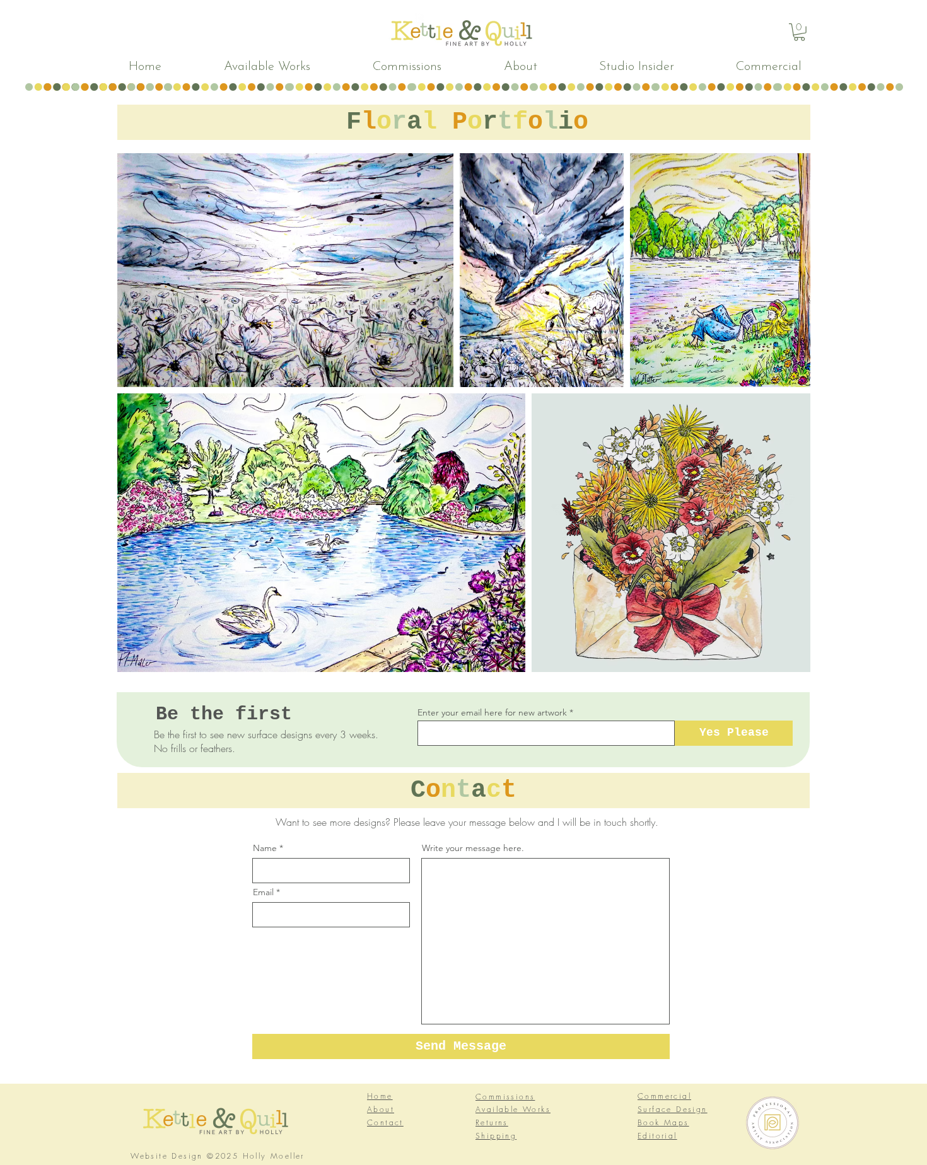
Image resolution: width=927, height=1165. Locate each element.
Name (265, 847)
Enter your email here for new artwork (492, 712)
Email (263, 892)
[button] (799, 32)
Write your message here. (473, 847)
